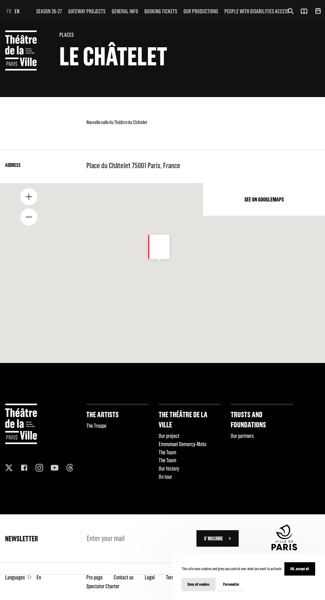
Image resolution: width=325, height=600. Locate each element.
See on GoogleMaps (264, 199)
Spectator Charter (102, 586)
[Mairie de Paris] (284, 548)
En (17, 11)
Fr (9, 11)
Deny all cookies (198, 584)
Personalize (231, 584)
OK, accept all (299, 568)
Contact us (124, 577)
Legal (150, 577)
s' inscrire (213, 538)
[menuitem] (49, 11)
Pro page (94, 577)
